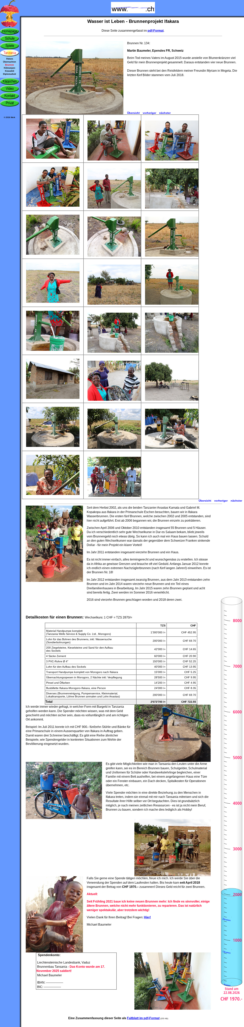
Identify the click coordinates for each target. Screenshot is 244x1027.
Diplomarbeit (9, 74)
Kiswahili (9, 71)
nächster (165, 112)
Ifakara (9, 59)
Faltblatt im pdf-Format (143, 1018)
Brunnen (9, 65)
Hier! (147, 917)
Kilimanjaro (9, 68)
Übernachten (9, 62)
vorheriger (149, 112)
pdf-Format (156, 30)
